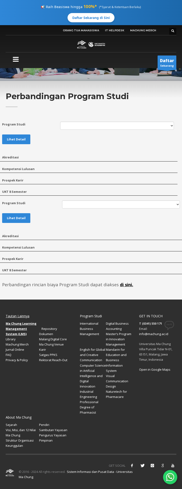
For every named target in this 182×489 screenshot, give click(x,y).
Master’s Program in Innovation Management (118, 339)
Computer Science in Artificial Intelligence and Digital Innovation (93, 375)
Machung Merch (17, 344)
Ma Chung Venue (51, 344)
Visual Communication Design (117, 381)
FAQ (8, 355)
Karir (42, 349)
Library (11, 339)
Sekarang (167, 62)
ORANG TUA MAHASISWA (81, 30)
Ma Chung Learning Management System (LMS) (21, 328)
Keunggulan (14, 445)
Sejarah (11, 425)
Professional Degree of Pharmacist (89, 407)
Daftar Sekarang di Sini (91, 17)
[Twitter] (142, 465)
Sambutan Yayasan (53, 430)
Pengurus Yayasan (52, 435)
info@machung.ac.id (153, 334)
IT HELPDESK (114, 30)
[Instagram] (152, 465)
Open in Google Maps (154, 369)
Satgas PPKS (48, 355)
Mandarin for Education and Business (116, 354)
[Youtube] (172, 465)
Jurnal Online (15, 349)
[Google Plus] (162, 465)
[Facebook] (132, 465)
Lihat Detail (16, 139)
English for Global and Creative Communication (92, 354)
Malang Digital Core (53, 339)
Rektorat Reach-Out (53, 360)
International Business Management (89, 328)
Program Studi (13, 124)
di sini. (126, 284)
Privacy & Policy (17, 360)
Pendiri (44, 425)
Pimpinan (46, 440)
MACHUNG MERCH (143, 30)
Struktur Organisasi (20, 440)
